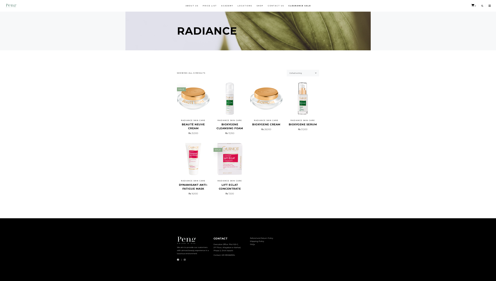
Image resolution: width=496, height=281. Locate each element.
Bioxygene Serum (303, 124)
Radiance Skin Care (193, 120)
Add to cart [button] (230, 133)
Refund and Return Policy (261, 238)
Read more (193, 133)
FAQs (252, 244)
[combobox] (303, 73)
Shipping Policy (257, 241)
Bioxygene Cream (266, 124)
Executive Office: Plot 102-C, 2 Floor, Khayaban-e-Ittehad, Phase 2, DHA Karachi (227, 247)
